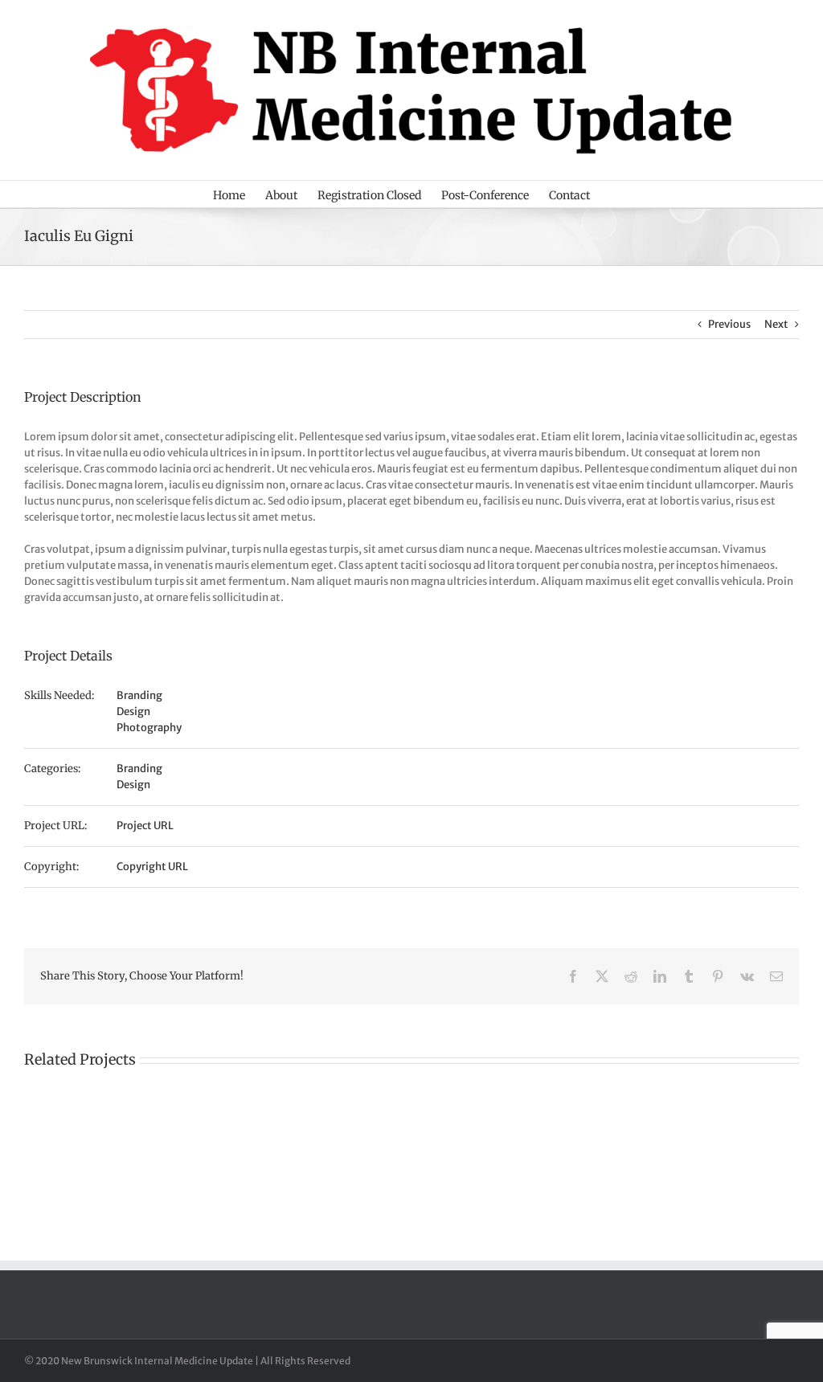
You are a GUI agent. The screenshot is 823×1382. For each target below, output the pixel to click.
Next (776, 324)
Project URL (145, 825)
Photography (149, 727)
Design (133, 711)
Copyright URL (152, 866)
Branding (139, 695)
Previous (729, 324)
